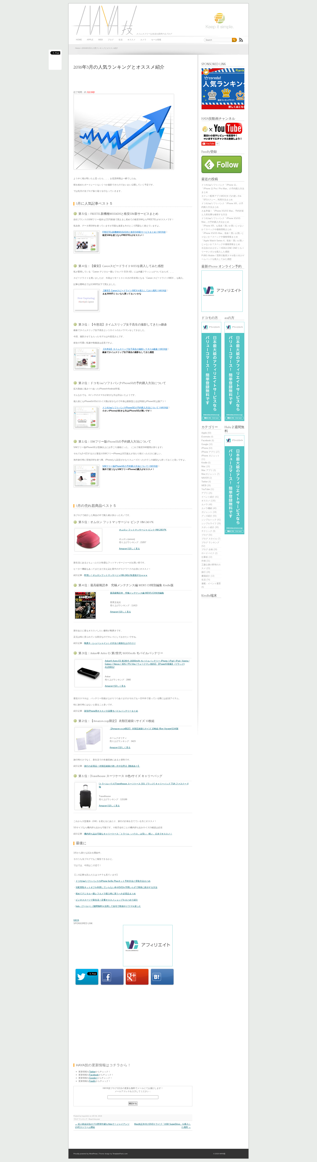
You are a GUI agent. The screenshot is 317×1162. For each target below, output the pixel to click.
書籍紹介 (205, 576)
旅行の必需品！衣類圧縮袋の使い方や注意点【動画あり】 (112, 766)
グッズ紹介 (206, 516)
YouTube (205, 489)
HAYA (76, 920)
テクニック (206, 531)
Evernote (205, 436)
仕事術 (204, 557)
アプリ (204, 493)
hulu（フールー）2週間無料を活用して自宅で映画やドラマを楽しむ (108, 906)
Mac (203, 466)
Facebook (94, 1075)
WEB (100, 40)
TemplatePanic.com (120, 1154)
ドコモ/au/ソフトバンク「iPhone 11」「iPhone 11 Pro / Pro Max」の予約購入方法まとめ (222, 188)
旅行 (203, 572)
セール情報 (156, 40)
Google (204, 444)
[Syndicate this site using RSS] (241, 39)
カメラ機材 (206, 508)
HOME (79, 40)
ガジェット (206, 512)
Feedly (92, 1081)
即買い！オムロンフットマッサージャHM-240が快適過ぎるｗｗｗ (115, 575)
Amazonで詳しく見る (129, 548)
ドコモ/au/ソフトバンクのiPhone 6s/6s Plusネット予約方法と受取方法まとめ (113, 881)
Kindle (204, 462)
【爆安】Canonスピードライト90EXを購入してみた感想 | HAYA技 (134, 290)
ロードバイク (207, 553)
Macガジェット (208, 474)
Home (77, 48)
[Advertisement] (133, 82)
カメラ (143, 40)
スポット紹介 (207, 527)
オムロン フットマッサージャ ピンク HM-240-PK (142, 530)
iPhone (204, 448)
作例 (203, 561)
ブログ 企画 (207, 549)
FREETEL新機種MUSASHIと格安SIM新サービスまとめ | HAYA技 (134, 232)
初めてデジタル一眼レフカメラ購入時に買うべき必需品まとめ (106, 893)
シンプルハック (208, 519)
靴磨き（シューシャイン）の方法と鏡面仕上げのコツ (110, 643)
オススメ (131, 40)
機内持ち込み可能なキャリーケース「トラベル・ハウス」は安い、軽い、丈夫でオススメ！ (128, 834)
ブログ (111, 40)
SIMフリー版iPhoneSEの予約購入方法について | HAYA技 (130, 466)
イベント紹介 (207, 497)
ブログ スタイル (209, 538)
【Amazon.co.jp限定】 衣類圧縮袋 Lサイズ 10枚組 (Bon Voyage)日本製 (144, 728)
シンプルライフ (208, 523)
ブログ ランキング (80, 1119)
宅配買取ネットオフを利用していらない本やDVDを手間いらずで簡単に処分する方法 (116, 887)
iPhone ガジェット (210, 455)
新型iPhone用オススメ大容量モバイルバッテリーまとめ (111, 711)
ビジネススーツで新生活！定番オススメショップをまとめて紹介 (107, 900)
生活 (121, 40)
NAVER (205, 478)
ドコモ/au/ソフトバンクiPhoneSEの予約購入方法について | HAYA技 (135, 407)
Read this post (94, 1119)
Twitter (92, 1071)
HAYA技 (103, 20)
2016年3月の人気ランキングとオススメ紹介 (118, 67)
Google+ (93, 1078)
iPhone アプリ (208, 452)
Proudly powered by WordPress (85, 1154)
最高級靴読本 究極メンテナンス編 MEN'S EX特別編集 (137, 593)
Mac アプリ (207, 470)
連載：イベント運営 (211, 583)
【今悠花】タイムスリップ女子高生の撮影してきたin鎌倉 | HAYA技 (134, 349)
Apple (90, 40)
